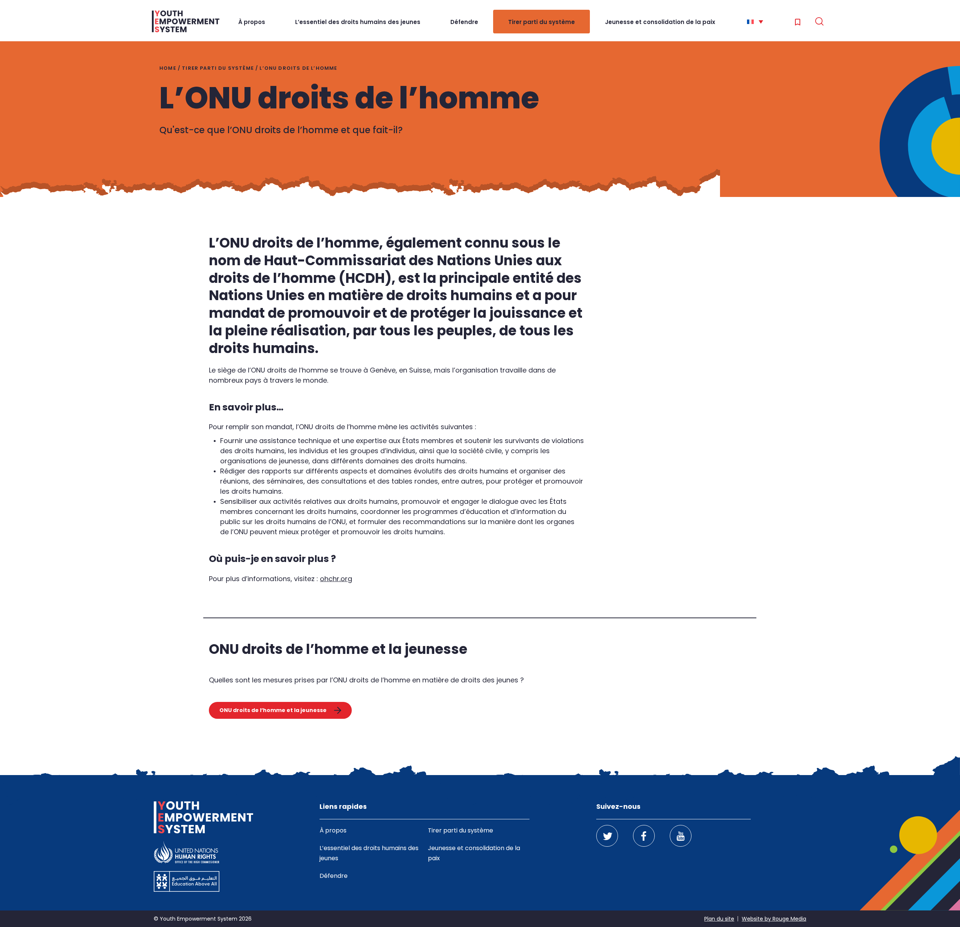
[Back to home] (185, 21)
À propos (251, 22)
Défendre (464, 22)
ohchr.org (336, 578)
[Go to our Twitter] (607, 836)
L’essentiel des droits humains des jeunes (357, 22)
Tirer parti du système (541, 22)
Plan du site (719, 918)
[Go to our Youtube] (681, 836)
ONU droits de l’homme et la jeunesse (273, 710)
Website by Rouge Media (774, 918)
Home (167, 68)
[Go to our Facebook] (644, 836)
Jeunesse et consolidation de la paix (660, 22)
